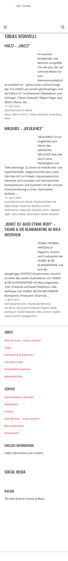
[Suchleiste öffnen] (62, 26)
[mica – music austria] (31, 13)
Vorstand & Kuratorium (19, 354)
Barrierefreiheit (14, 426)
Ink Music (10, 308)
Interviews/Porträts (15, 304)
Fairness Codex (14, 362)
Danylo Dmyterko (21, 206)
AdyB (7, 206)
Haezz (8, 114)
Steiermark (33, 214)
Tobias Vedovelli (38, 114)
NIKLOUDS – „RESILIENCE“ (24, 128)
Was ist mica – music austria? (23, 340)
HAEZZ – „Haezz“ (17, 45)
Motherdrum (12, 210)
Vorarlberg (55, 114)
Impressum (12, 433)
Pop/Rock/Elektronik (45, 201)
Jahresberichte (13, 376)
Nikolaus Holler (40, 210)
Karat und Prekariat (28, 308)
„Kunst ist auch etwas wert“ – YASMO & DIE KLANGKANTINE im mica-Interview (33, 229)
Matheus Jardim (41, 206)
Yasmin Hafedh (51, 312)
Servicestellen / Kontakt (19, 397)
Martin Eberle (20, 114)
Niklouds (25, 210)
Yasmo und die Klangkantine (21, 316)
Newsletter (11, 404)
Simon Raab (18, 214)
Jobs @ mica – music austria (22, 418)
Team (8, 347)
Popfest (45, 308)
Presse (9, 411)
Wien (7, 118)
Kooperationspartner (17, 369)
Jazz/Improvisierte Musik (18, 110)
